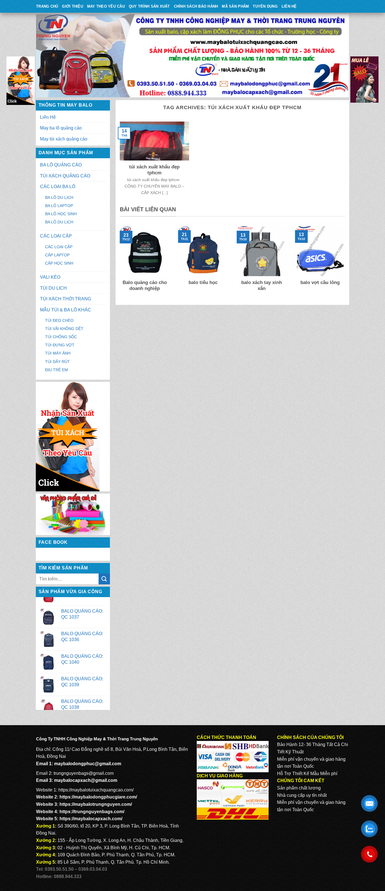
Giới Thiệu (72, 6)
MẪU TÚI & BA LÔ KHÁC (65, 309)
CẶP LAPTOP (57, 255)
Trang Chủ (47, 6)
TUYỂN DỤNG (265, 6)
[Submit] (104, 578)
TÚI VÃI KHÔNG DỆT (64, 328)
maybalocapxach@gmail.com (85, 780)
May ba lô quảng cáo (61, 128)
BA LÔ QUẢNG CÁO (61, 164)
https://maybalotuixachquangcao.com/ (96, 789)
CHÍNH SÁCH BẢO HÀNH (196, 6)
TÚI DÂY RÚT (57, 361)
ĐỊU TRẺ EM (56, 370)
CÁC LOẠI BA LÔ (57, 186)
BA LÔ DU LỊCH (59, 197)
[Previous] (118, 263)
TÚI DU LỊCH (53, 288)
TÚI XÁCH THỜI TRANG (65, 298)
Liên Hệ (289, 6)
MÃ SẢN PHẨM (235, 6)
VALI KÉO (50, 277)
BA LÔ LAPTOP (59, 205)
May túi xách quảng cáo (63, 139)
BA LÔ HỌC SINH (61, 214)
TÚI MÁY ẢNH (57, 353)
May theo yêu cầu (106, 6)
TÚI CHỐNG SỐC (61, 337)
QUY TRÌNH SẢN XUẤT (149, 6)
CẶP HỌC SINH (59, 263)
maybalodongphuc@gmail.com (87, 763)
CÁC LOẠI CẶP (56, 236)
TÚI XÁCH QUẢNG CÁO (65, 175)
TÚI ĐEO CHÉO (59, 320)
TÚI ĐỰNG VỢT (59, 345)
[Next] (346, 263)
